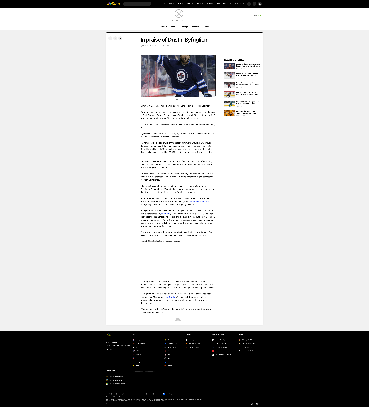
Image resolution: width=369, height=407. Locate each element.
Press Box (143, 394)
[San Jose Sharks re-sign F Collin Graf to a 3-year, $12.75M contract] (229, 104)
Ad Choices (150, 394)
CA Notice (179, 394)
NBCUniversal (116, 396)
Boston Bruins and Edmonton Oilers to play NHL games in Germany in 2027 (247, 74)
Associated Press (240, 68)
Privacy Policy (157, 394)
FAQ (129, 394)
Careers (114, 394)
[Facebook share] (110, 38)
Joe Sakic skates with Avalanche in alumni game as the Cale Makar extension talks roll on (248, 65)
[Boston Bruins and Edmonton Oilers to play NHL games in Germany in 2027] (229, 75)
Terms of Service (187, 394)
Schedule (195, 27)
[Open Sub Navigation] (164, 3)
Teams (162, 27)
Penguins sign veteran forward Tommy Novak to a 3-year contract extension (247, 112)
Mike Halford (145, 46)
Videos (206, 27)
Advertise (108, 394)
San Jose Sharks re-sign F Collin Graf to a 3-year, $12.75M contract (248, 103)
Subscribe (110, 349)
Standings (184, 27)
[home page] (113, 4)
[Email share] (120, 38)
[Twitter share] (115, 38)
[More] (249, 4)
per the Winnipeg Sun (199, 201)
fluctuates (165, 214)
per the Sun (171, 297)
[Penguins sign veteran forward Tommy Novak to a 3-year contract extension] (229, 113)
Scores (173, 27)
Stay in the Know (111, 342)
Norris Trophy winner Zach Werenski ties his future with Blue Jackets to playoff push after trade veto (248, 84)
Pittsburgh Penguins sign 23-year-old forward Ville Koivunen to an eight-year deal (247, 93)
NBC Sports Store (135, 394)
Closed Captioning (121, 394)
